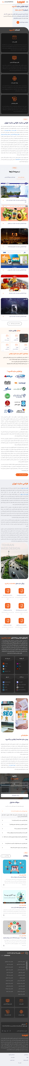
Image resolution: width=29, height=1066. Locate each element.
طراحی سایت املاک (9, 975)
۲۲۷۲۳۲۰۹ (8, 2)
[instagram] (3, 1031)
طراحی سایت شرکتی (21, 961)
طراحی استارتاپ (22, 978)
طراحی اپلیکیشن (14, 103)
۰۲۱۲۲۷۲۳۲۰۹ (18, 159)
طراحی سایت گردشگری (21, 964)
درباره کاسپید (26, 1054)
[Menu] (26, 2)
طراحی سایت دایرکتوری (9, 961)
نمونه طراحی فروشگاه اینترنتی (10, 177)
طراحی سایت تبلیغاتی (21, 991)
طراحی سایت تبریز (22, 986)
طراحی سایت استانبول (9, 967)
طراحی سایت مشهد (9, 991)
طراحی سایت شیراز (10, 972)
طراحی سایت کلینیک (9, 980)
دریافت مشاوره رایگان (15, 795)
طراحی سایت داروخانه (9, 989)
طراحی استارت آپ (6, 643)
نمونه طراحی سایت (21, 177)
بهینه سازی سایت (24, 18)
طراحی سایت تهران (24, 488)
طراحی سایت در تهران (24, 494)
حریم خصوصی (12, 1060)
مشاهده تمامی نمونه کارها (15, 323)
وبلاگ (27, 1057)
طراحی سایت (16, 16)
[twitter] (8, 1031)
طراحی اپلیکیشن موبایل (5, 134)
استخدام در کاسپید (12, 1054)
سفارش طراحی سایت (23, 474)
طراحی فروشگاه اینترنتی (9, 16)
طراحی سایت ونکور (9, 986)
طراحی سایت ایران (10, 964)
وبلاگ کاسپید (6, 856)
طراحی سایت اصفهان (9, 978)
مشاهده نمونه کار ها (24, 22)
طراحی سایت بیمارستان (21, 983)
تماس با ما (19, 1063)
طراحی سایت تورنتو (21, 994)
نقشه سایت (13, 1057)
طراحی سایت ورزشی (21, 975)
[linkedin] (5, 1031)
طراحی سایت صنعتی (21, 970)
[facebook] (10, 1031)
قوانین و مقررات (25, 1060)
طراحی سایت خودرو (9, 970)
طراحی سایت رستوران (9, 983)
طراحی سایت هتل (22, 989)
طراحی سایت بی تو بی (21, 980)
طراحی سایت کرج (22, 967)
